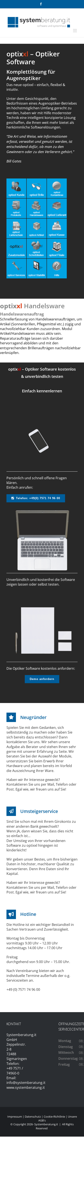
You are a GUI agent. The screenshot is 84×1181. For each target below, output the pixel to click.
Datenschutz (33, 1116)
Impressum (14, 1116)
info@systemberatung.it (25, 1082)
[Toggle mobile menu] (75, 30)
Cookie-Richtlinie (54, 1116)
